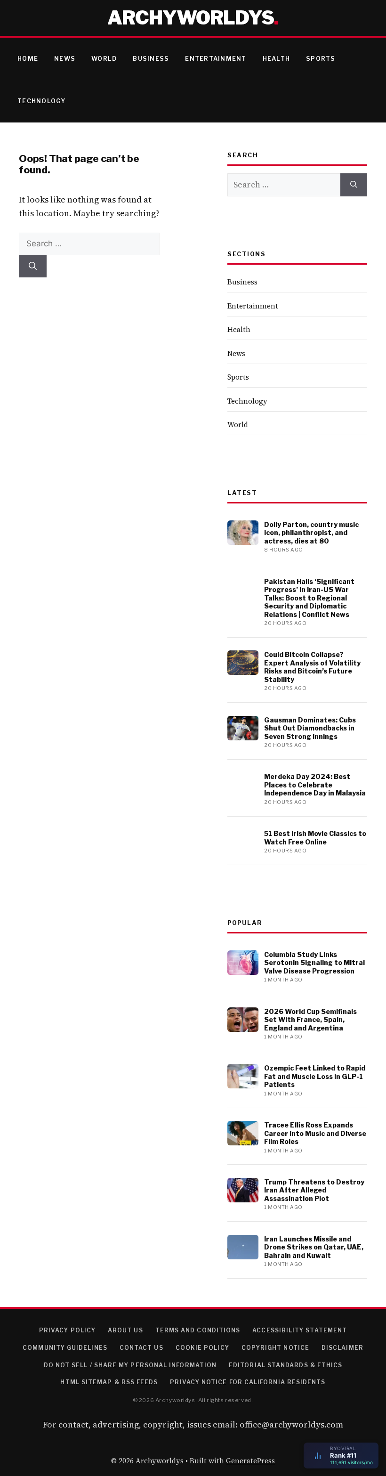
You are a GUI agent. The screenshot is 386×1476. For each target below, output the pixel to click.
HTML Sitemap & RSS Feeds (109, 1382)
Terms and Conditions (198, 1330)
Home (27, 58)
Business (151, 58)
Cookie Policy (202, 1347)
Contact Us (141, 1347)
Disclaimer (342, 1347)
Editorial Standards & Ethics (285, 1365)
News (64, 58)
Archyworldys (190, 17)
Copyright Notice (275, 1347)
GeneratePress (250, 1461)
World (104, 58)
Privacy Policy (67, 1330)
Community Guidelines (65, 1347)
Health (276, 58)
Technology (41, 101)
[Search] (33, 266)
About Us (125, 1330)
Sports (321, 58)
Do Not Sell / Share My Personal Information (130, 1365)
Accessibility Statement (299, 1330)
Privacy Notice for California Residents (247, 1382)
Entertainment (215, 58)
